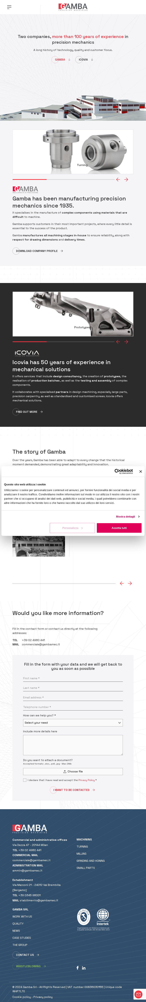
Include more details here (40, 731)
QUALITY (18, 923)
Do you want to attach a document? (48, 760)
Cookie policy (21, 997)
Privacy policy (43, 997)
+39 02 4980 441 (33, 640)
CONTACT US (25, 955)
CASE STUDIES (21, 938)
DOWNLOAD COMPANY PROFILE (37, 251)
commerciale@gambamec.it (41, 644)
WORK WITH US (22, 916)
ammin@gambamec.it (27, 870)
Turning (82, 846)
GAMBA (60, 59)
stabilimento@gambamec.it (39, 900)
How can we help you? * (39, 715)
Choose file (75, 771)
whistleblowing (28, 966)
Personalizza (70, 527)
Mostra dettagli (125, 516)
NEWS (16, 931)
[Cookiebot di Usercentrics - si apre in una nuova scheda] (117, 471)
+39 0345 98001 (29, 895)
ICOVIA (83, 59)
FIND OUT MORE (26, 412)
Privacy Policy (87, 780)
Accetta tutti (119, 527)
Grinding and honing (91, 861)
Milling (81, 854)
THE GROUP (19, 945)
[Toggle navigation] (9, 7)
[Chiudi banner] (140, 471)
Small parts (86, 868)
